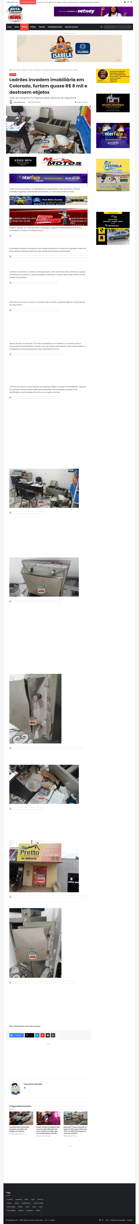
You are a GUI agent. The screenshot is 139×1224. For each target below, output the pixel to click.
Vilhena (38, 1210)
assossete (19, 1199)
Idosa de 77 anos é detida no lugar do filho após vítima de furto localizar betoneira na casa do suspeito (75, 1130)
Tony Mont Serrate (19, 102)
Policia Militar (11, 1210)
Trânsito (42, 27)
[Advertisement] (48, 1061)
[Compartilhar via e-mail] (48, 1035)
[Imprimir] (53, 1035)
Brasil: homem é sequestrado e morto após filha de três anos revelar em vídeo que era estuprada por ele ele (48, 1130)
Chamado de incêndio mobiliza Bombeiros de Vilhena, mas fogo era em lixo (62, 2)
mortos (34, 1207)
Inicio (9, 27)
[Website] (25, 1088)
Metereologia (11, 1207)
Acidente (10, 1199)
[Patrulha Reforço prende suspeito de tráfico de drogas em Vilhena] (21, 1118)
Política (33, 27)
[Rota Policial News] (14, 14)
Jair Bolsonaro (26, 1203)
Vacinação (29, 1210)
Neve (41, 1207)
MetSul (20, 1207)
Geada (17, 1203)
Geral (17, 27)
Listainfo (52, 1220)
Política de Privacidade (118, 1220)
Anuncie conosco (71, 27)
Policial (24, 27)
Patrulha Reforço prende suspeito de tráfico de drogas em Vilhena (19, 1129)
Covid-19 (40, 1199)
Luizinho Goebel (38, 1203)
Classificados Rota (55, 27)
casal (32, 1199)
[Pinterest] (42, 1035)
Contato (129, 1220)
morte (27, 1207)
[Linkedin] (37, 1035)
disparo (9, 1203)
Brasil (26, 1199)
